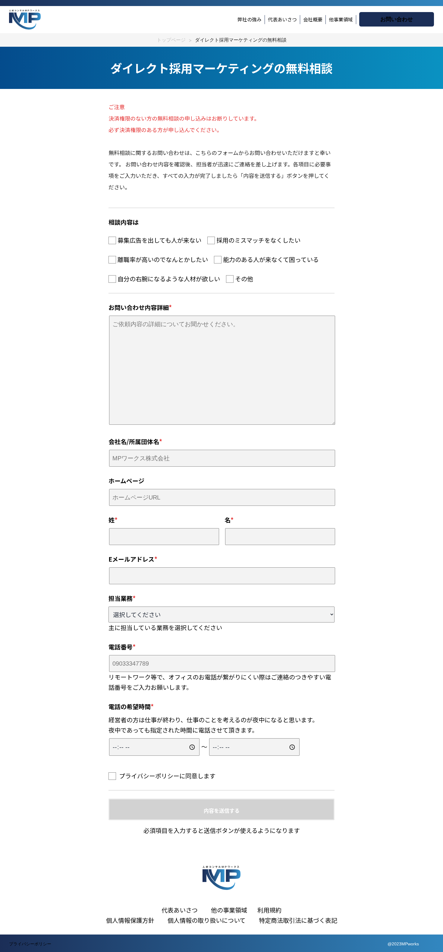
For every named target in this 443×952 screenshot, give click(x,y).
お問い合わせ (396, 19)
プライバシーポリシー (149, 775)
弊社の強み (249, 19)
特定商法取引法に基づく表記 (298, 920)
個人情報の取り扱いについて (213, 920)
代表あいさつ (282, 19)
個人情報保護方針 (130, 920)
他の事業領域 (229, 910)
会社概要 (312, 19)
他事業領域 (341, 19)
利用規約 (269, 910)
